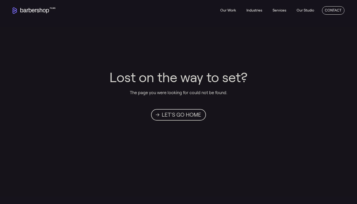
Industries (254, 10)
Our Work (228, 10)
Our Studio (305, 10)
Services (279, 10)
